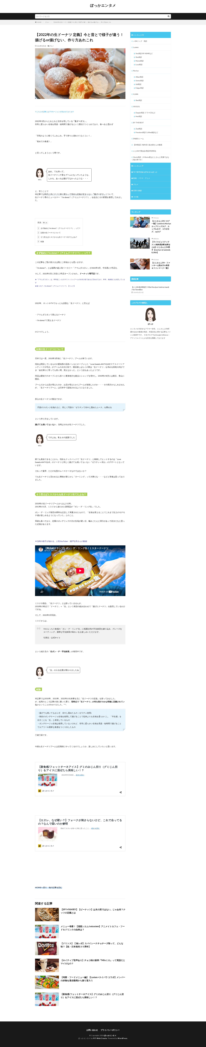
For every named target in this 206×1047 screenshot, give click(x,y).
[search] (168, 16)
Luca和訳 (139, 64)
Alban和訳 (139, 77)
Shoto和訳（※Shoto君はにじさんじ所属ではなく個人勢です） (150, 158)
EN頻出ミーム (138, 139)
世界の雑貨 (137, 191)
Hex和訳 (139, 116)
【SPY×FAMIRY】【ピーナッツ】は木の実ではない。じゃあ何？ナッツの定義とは (93, 911)
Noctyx (136, 71)
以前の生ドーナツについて (49, 233)
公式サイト (56, 637)
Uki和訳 (138, 84)
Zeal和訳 (139, 129)
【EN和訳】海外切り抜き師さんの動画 (147, 145)
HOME (39, 22)
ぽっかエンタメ (103, 5)
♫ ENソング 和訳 (140, 41)
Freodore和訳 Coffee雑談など (147, 132)
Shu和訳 (139, 57)
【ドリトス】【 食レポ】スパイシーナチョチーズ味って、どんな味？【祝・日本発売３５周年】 (92, 945)
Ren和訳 (139, 100)
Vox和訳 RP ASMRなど (144, 53)
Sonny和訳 (140, 81)
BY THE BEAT (138, 123)
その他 (135, 197)
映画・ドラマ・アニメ (141, 178)
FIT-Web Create (100, 1038)
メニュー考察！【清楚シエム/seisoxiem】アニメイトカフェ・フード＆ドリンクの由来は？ (93, 928)
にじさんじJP (138, 166)
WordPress (122, 1038)
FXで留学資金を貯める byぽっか (145, 172)
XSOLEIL (136, 106)
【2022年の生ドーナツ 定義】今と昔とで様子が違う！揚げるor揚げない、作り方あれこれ (82, 22)
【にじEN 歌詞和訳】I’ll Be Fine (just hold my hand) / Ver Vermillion (150, 288)
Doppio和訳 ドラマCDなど (145, 113)
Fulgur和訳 (140, 88)
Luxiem (136, 47)
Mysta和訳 (140, 61)
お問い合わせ (92, 1030)
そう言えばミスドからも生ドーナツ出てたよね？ (57, 237)
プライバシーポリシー (110, 1030)
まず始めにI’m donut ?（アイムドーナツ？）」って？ (59, 228)
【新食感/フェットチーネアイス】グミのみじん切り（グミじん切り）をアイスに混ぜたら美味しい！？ (92, 996)
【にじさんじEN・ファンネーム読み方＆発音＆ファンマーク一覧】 (161, 265)
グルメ (47, 22)
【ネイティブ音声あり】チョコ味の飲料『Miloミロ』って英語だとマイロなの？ (93, 962)
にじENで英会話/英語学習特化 (144, 151)
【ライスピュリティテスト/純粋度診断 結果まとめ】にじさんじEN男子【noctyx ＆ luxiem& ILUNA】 (161, 247)
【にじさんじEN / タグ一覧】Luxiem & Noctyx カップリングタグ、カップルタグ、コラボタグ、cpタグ (161, 226)
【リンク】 (71, 286)
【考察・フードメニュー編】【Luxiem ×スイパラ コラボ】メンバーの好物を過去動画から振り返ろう (93, 979)
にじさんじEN (138, 35)
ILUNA (135, 94)
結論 (41, 241)
